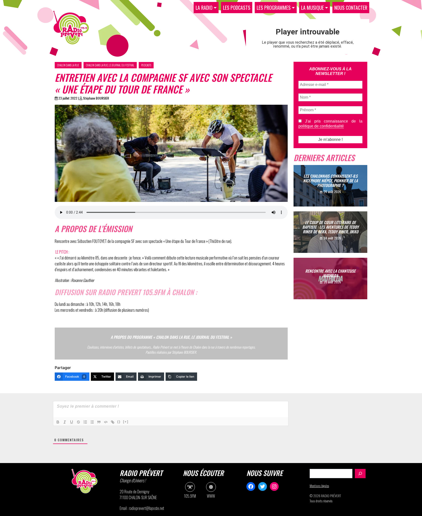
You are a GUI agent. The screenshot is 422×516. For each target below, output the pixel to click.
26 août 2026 (332, 191)
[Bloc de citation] (98, 422)
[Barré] (78, 422)
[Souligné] (71, 422)
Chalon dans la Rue (68, 65)
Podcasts (146, 65)
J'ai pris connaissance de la (330, 123)
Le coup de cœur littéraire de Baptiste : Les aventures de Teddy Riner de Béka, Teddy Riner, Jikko (330, 226)
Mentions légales (319, 485)
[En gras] (57, 422)
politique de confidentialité (321, 126)
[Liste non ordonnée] (92, 422)
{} (119, 421)
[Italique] (64, 422)
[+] (125, 421)
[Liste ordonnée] (85, 422)
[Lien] (112, 422)
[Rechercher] (360, 473)
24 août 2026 (332, 237)
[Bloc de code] (105, 422)
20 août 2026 (332, 281)
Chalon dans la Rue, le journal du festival (110, 65)
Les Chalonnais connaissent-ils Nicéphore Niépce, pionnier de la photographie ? (330, 180)
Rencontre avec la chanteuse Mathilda (330, 273)
